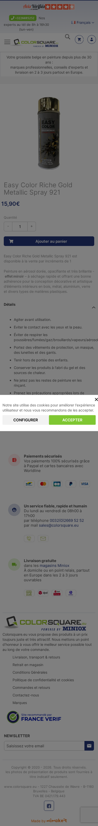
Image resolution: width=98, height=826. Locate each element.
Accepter (72, 420)
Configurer (25, 420)
